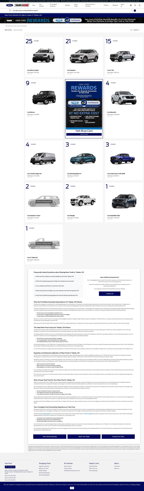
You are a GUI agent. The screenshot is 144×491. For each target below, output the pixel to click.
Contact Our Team (118, 436)
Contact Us (109, 293)
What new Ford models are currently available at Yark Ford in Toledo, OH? (55, 276)
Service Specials (93, 470)
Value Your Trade (84, 134)
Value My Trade (93, 466)
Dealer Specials (43, 470)
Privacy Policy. (135, 484)
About (116, 463)
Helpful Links (94, 463)
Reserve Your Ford (43, 468)
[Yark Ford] (18, 5)
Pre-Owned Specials (44, 475)
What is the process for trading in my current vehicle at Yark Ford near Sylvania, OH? (57, 290)
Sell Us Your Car (93, 468)
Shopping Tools (45, 463)
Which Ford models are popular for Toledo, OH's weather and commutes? (55, 281)
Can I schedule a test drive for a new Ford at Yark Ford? (50, 286)
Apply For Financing (44, 466)
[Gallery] (72, 20)
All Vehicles (68, 463)
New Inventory (67, 466)
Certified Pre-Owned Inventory (72, 470)
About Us (116, 468)
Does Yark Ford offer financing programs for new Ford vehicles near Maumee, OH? (57, 295)
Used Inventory (68, 468)
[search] (139, 5)
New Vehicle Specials (44, 472)
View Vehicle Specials (50, 436)
